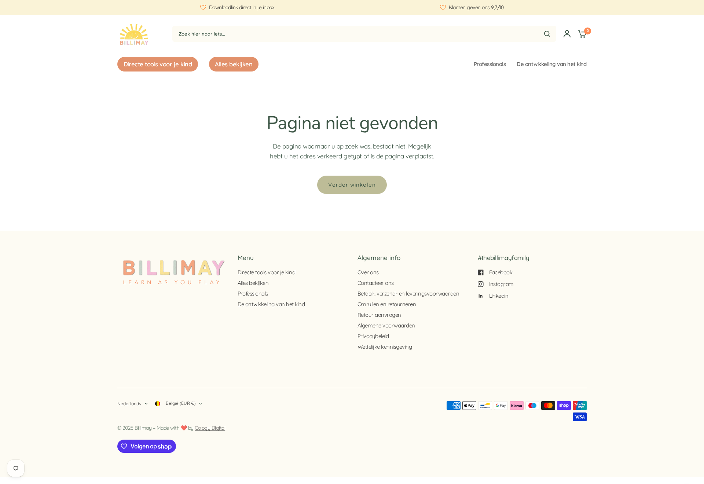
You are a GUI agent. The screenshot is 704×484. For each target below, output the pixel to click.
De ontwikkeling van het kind (552, 63)
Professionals (490, 63)
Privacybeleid (373, 336)
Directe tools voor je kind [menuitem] (158, 64)
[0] (580, 33)
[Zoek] (547, 34)
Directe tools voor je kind (267, 272)
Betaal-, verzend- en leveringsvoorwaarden (408, 293)
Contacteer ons (376, 282)
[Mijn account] (567, 33)
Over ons (368, 272)
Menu (246, 257)
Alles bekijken (253, 282)
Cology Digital (210, 428)
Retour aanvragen (379, 314)
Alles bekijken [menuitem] (233, 64)
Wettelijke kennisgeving (385, 346)
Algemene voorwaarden (386, 325)
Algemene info (379, 257)
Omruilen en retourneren (387, 304)
